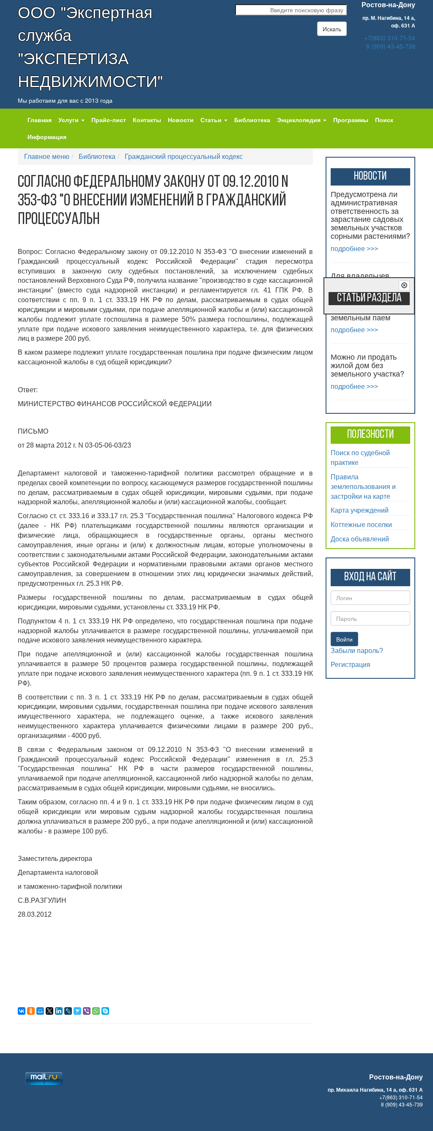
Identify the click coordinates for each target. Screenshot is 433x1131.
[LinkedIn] (59, 1011)
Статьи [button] (211, 119)
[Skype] (105, 1011)
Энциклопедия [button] (299, 119)
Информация (46, 136)
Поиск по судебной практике (360, 457)
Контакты (147, 119)
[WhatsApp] (96, 1011)
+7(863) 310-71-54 (389, 37)
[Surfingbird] (77, 1011)
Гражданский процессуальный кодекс (184, 156)
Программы (350, 119)
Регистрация (350, 664)
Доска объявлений (360, 539)
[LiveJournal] (68, 1011)
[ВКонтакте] (21, 1011)
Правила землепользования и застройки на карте (363, 486)
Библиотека (252, 119)
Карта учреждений (360, 510)
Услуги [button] (69, 119)
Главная (39, 119)
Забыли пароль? (357, 650)
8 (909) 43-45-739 (390, 46)
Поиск (384, 119)
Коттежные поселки (361, 524)
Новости (181, 119)
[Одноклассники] (31, 1011)
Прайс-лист (108, 119)
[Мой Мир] (40, 1011)
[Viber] (86, 1011)
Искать (332, 29)
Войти (344, 639)
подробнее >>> (354, 248)
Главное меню (46, 156)
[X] (49, 1011)
